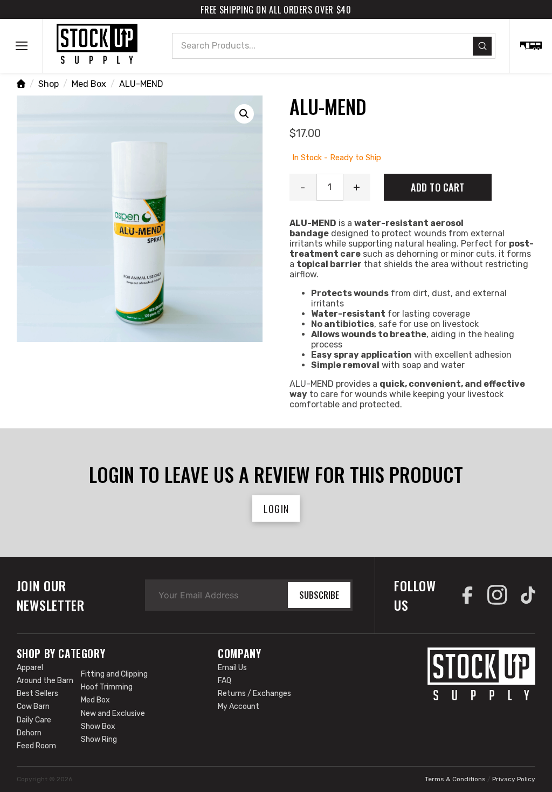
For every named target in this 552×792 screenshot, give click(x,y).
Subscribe (319, 595)
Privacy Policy (513, 779)
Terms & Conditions (455, 779)
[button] (21, 46)
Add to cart (438, 187)
